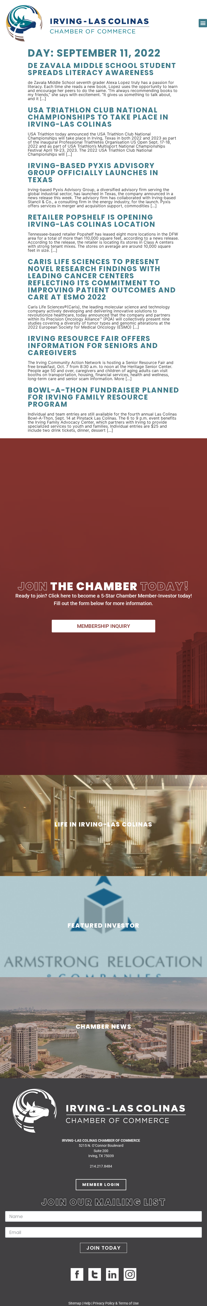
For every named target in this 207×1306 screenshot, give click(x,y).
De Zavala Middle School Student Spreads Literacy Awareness (102, 69)
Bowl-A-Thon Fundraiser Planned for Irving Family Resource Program (103, 397)
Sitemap (74, 1303)
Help (87, 1303)
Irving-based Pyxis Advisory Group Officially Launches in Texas (93, 173)
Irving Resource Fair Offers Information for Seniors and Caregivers (93, 346)
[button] (203, 23)
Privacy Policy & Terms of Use (116, 1303)
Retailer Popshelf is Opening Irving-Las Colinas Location (92, 220)
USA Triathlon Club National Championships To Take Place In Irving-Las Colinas (98, 117)
